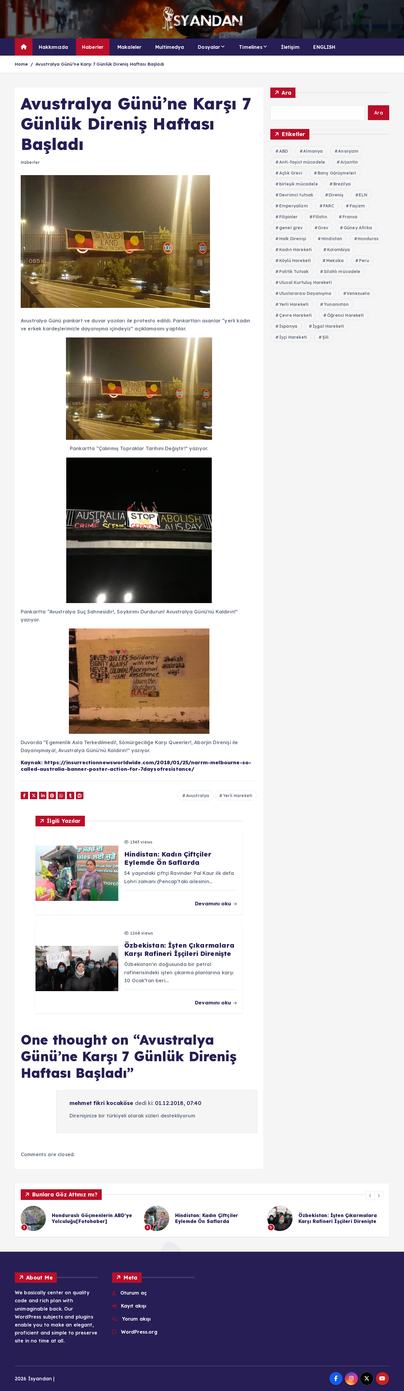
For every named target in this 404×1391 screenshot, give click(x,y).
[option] (79, 1218)
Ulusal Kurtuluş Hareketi (305, 282)
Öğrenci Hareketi (345, 315)
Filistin (320, 216)
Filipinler (288, 216)
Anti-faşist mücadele (302, 162)
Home (21, 64)
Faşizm (357, 206)
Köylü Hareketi (295, 260)
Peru (364, 260)
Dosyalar (209, 47)
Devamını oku (213, 903)
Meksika (335, 260)
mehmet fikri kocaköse (101, 1103)
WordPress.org (139, 1332)
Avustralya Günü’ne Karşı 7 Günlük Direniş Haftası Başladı (99, 64)
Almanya (313, 151)
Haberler (93, 47)
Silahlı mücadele (342, 271)
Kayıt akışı (133, 1306)
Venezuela (358, 293)
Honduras (368, 238)
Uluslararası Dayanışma (305, 293)
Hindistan (331, 238)
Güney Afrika (358, 227)
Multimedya (169, 47)
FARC (328, 206)
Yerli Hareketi (237, 795)
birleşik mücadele (298, 184)
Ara (286, 92)
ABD (283, 151)
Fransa (350, 216)
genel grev (291, 227)
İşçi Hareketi (293, 337)
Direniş (336, 195)
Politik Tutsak (293, 271)
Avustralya (197, 795)
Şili (325, 337)
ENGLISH (324, 47)
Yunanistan (336, 304)
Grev (323, 227)
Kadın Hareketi (295, 249)
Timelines (250, 47)
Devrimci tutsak (296, 195)
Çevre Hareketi (295, 315)
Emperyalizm (293, 206)
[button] (370, 1195)
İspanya (288, 326)
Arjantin (349, 162)
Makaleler (129, 47)
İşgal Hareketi (328, 326)
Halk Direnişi (292, 238)
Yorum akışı (136, 1319)
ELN (363, 195)
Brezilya (342, 184)
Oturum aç (133, 1293)
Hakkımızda (53, 47)
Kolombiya (338, 249)
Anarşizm (348, 151)
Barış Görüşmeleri (337, 173)
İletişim (290, 47)
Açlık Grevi (290, 173)
